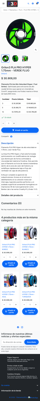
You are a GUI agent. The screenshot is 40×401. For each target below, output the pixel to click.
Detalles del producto (12, 195)
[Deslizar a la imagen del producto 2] (15, 58)
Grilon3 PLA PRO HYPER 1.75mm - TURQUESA (28, 294)
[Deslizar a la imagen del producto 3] (25, 58)
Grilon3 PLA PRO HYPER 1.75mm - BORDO (8, 247)
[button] (28, 3)
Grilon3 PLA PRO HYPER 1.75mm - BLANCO (28, 247)
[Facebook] (18, 327)
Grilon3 (4, 74)
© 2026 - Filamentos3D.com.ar (20, 397)
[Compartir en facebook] (11, 136)
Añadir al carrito (20, 130)
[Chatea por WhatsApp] (33, 398)
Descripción (7, 143)
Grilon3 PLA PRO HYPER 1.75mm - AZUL (8, 294)
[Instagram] (22, 327)
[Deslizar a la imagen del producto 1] (5, 58)
